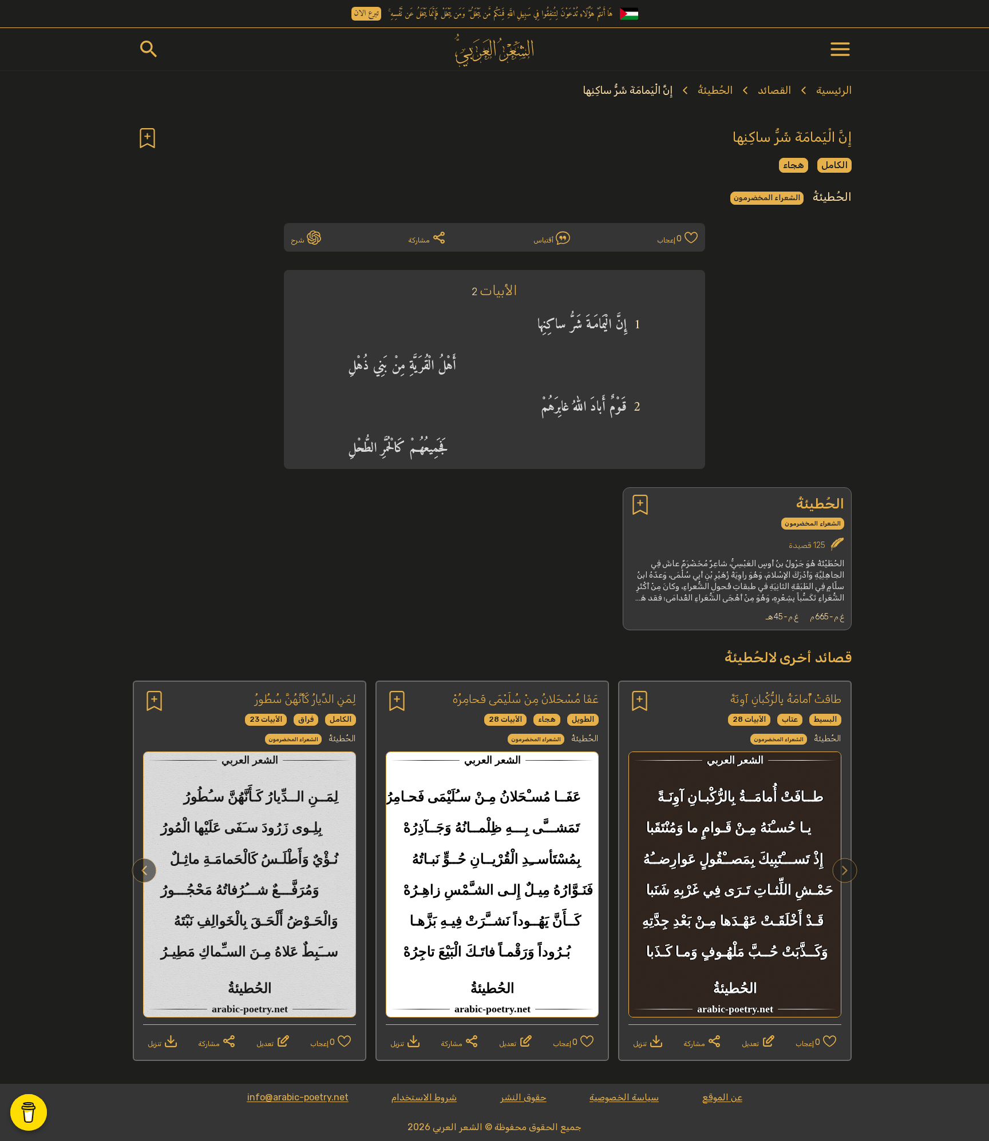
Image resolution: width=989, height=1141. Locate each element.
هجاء (793, 165)
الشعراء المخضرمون (767, 197)
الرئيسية (834, 90)
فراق (306, 719)
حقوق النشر (523, 1097)
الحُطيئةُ (715, 90)
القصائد (774, 90)
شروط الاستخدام (424, 1097)
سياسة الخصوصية (624, 1097)
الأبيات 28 (749, 719)
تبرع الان (366, 14)
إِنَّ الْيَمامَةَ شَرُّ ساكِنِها (627, 90)
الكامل (834, 165)
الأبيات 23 (266, 719)
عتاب (790, 719)
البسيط (825, 719)
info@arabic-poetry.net (298, 1097)
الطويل (583, 719)
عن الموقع (722, 1097)
